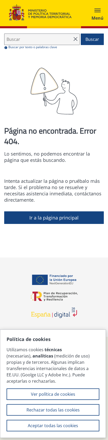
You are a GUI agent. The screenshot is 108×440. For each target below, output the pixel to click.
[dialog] (53, 383)
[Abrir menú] (97, 13)
